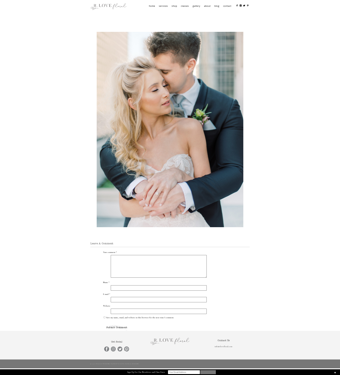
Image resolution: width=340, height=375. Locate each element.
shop (174, 6)
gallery (196, 6)
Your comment (110, 252)
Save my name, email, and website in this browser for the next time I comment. (140, 317)
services (163, 6)
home (152, 6)
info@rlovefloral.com (223, 346)
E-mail (106, 294)
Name (106, 282)
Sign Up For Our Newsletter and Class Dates (146, 372)
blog (216, 6)
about (207, 6)
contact (227, 6)
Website (106, 306)
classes (185, 6)
